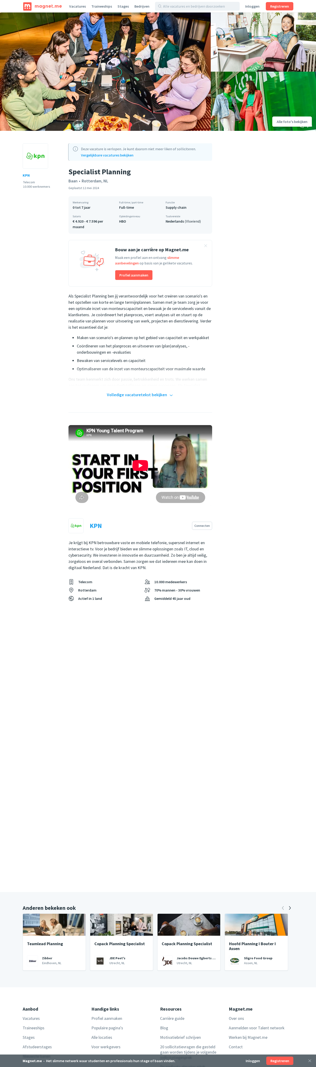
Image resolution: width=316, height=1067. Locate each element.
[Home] (42, 6)
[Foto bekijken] (105, 71)
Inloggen (252, 6)
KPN (26, 175)
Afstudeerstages (37, 1046)
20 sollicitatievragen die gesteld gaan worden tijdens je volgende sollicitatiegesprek (188, 1052)
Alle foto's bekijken (292, 121)
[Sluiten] (310, 1061)
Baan (72, 181)
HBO (122, 221)
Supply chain (176, 207)
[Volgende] (289, 907)
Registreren (279, 6)
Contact (236, 1046)
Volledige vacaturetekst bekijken (137, 394)
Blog (164, 1027)
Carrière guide (172, 1018)
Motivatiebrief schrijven (180, 1037)
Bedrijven (141, 6)
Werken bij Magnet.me (248, 1037)
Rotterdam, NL (95, 181)
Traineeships (101, 6)
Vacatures (77, 6)
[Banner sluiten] (205, 246)
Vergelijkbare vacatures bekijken (107, 155)
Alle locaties (101, 1037)
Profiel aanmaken (133, 275)
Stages (123, 6)
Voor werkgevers (106, 1046)
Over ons (236, 1018)
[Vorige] (282, 907)
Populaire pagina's (107, 1027)
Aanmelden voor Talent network (257, 1027)
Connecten (202, 526)
